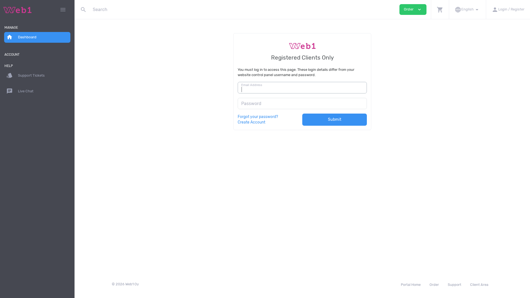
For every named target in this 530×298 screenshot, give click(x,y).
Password (251, 103)
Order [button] (413, 9)
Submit (334, 119)
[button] (440, 9)
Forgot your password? (258, 116)
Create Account (251, 122)
